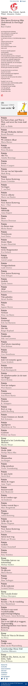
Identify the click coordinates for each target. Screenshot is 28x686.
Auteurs (4, 667)
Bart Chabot (6, 26)
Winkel (3, 14)
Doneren (4, 672)
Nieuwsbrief (5, 676)
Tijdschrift (4, 12)
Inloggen (23, 1)
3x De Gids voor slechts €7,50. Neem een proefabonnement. (12, 683)
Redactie (4, 665)
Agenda (22, 12)
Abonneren (10, 14)
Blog (10, 12)
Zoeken (18, 14)
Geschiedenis (5, 669)
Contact (4, 674)
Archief (4, 671)
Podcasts (16, 12)
